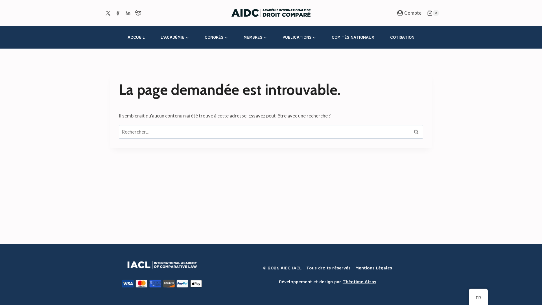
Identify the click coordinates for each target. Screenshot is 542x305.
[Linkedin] (128, 13)
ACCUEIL (136, 37)
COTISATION (402, 37)
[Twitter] (108, 13)
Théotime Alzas (359, 282)
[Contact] (138, 13)
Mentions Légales (373, 268)
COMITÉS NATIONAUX (353, 37)
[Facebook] (118, 13)
